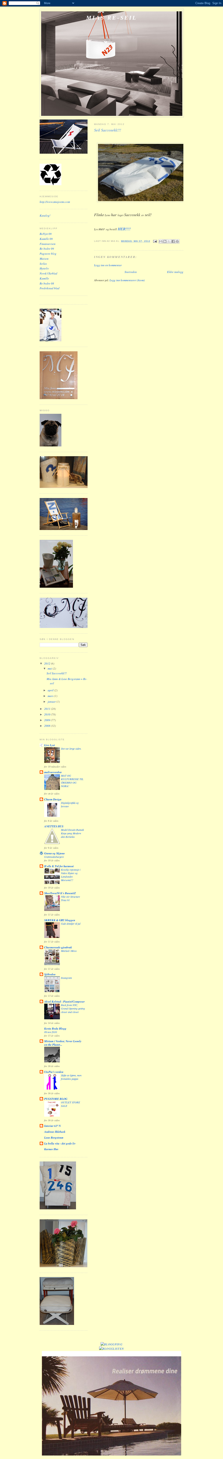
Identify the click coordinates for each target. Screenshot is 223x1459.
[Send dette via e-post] (161, 241)
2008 (47, 726)
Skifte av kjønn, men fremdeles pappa (71, 1077)
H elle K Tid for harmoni (59, 866)
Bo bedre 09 (47, 249)
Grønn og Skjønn (54, 853)
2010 (47, 714)
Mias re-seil (111, 18)
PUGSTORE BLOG (55, 1099)
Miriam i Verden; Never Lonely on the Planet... (62, 1043)
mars (51, 696)
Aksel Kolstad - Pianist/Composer (64, 1001)
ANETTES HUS (53, 826)
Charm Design (52, 799)
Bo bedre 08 (47, 283)
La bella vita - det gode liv (60, 1143)
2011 (47, 709)
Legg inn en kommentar (108, 265)
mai (50, 668)
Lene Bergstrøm (53, 1137)
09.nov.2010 (50, 1032)
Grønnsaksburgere (54, 856)
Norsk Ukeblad (48, 273)
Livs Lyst (49, 745)
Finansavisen (48, 244)
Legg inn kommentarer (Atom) (127, 280)
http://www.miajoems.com (55, 202)
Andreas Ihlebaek (55, 1132)
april (51, 690)
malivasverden (53, 772)
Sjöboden (50, 974)
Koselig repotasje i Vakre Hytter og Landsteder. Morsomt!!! (70, 875)
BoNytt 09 (46, 234)
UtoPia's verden (53, 1072)
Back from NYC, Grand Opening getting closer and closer (73, 1008)
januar (52, 701)
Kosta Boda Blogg (55, 1028)
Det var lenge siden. (71, 748)
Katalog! (45, 215)
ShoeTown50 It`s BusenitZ (60, 893)
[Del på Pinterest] (177, 241)
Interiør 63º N (52, 1126)
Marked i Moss (69, 950)
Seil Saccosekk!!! (57, 673)
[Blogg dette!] (165, 241)
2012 (47, 663)
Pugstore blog (48, 254)
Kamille (44, 278)
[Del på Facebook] (173, 241)
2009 (47, 720)
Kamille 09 (46, 239)
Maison (44, 259)
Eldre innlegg (175, 272)
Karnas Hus (51, 1149)
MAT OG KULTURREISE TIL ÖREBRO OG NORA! (72, 781)
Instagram (66, 977)
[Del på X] (169, 241)
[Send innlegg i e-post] (155, 241)
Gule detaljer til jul (70, 923)
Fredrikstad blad (49, 288)
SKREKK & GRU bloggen (59, 920)
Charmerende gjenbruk (58, 947)
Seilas (43, 264)
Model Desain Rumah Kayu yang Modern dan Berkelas (72, 833)
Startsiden (131, 272)
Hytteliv (44, 268)
